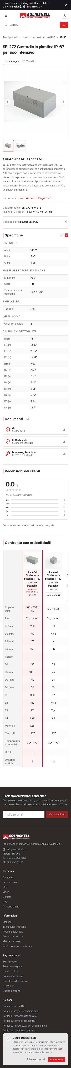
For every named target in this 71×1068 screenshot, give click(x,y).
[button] (35, 102)
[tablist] (20, 61)
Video (6, 891)
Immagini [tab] (14, 61)
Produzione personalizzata (17, 946)
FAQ (5, 901)
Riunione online (15, 861)
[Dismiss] (66, 5)
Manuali (7, 921)
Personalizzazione (13, 936)
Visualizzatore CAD (13, 976)
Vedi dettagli (53, 595)
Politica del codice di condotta (19, 1030)
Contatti (7, 896)
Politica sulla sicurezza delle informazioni (25, 1025)
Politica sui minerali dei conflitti (19, 1020)
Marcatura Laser (12, 941)
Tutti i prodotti (10, 37)
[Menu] (6, 16)
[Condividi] (65, 221)
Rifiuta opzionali (36, 1059)
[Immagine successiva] (63, 102)
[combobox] (31, 25)
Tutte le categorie (12, 966)
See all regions (34, 6)
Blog (5, 887)
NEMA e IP (8, 985)
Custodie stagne (11, 990)
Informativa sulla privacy (40, 1052)
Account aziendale (13, 931)
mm (63, 235)
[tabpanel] (35, 109)
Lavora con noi (11, 882)
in (66, 235)
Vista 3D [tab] (31, 61)
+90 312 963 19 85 (16, 857)
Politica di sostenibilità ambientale (20, 1010)
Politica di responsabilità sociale (20, 1015)
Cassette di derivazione (15, 981)
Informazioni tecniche (14, 926)
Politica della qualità (13, 1006)
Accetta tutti (56, 1059)
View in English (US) (14, 6)
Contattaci (55, 814)
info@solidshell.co (16, 849)
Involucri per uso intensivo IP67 (38, 37)
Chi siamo (8, 877)
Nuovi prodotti (10, 971)
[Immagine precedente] (7, 102)
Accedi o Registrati (38, 198)
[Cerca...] (64, 25)
